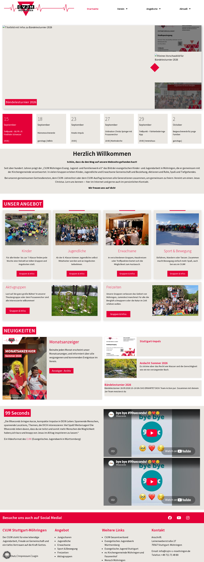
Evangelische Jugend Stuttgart (121, 548)
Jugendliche (64, 541)
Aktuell (183, 8)
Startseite (92, 8)
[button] (7, 555)
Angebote (151, 8)
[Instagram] (188, 518)
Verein (120, 8)
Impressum (24, 556)
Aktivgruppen (64, 556)
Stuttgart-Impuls (150, 341)
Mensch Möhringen (115, 560)
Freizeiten (63, 552)
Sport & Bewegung (67, 548)
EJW (28, 438)
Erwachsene (63, 544)
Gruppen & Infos (27, 273)
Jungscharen (64, 537)
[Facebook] (170, 518)
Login (35, 556)
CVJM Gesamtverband (116, 537)
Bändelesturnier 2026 (118, 385)
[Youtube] (179, 518)
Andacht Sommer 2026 (154, 363)
